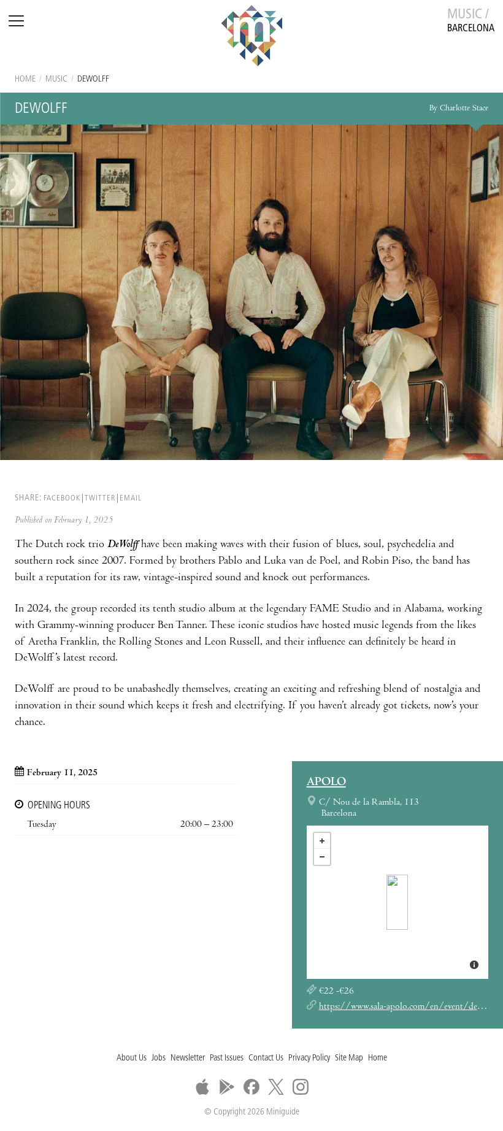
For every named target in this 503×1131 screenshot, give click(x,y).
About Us (132, 1058)
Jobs (159, 1058)
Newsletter (188, 1058)
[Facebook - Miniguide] (251, 1087)
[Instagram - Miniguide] (300, 1087)
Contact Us (265, 1058)
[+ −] (397, 902)
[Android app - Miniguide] (227, 1087)
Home (25, 79)
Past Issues (227, 1058)
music (56, 79)
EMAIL (131, 498)
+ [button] (322, 841)
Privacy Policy (309, 1058)
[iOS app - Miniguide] (202, 1087)
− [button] (322, 857)
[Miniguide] (251, 37)
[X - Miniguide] (276, 1087)
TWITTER (100, 498)
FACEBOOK (62, 498)
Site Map (349, 1058)
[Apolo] (397, 902)
